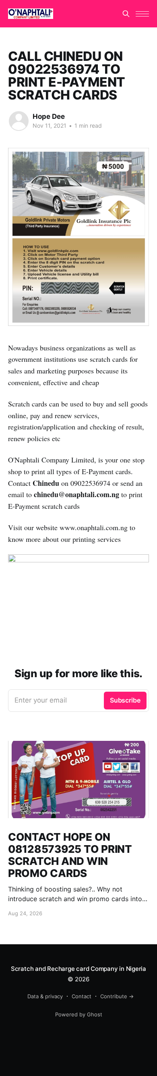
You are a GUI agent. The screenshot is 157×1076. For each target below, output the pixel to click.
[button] (142, 14)
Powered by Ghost (78, 1014)
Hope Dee (49, 116)
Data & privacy (45, 996)
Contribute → (117, 996)
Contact (81, 996)
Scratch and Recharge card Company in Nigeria (78, 968)
